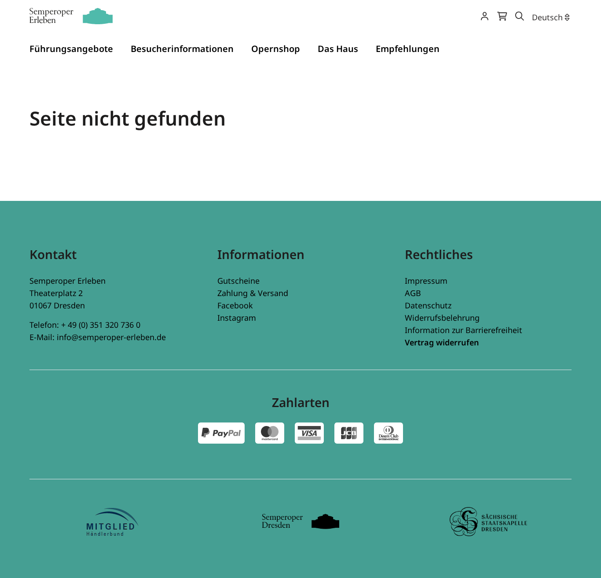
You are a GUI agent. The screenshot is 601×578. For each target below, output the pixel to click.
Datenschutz (428, 305)
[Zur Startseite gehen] (71, 16)
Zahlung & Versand (252, 293)
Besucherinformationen (182, 49)
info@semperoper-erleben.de (111, 337)
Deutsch (547, 17)
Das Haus (338, 49)
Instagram (236, 317)
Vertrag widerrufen (442, 342)
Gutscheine (238, 280)
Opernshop (275, 49)
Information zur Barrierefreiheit (463, 330)
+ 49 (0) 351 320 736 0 (100, 324)
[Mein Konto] (484, 17)
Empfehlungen (408, 49)
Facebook (235, 305)
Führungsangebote (71, 49)
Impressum (426, 280)
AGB (413, 293)
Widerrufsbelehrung (442, 317)
